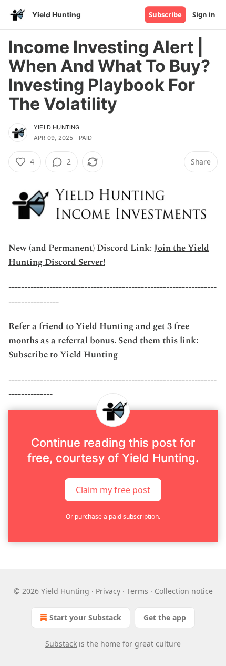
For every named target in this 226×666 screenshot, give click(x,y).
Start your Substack (85, 617)
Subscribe (165, 14)
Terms (137, 591)
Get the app (164, 617)
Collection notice (184, 591)
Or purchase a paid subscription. (113, 516)
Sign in (203, 14)
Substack (61, 644)
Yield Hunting (57, 127)
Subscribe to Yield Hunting (63, 355)
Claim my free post (113, 489)
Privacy (108, 591)
